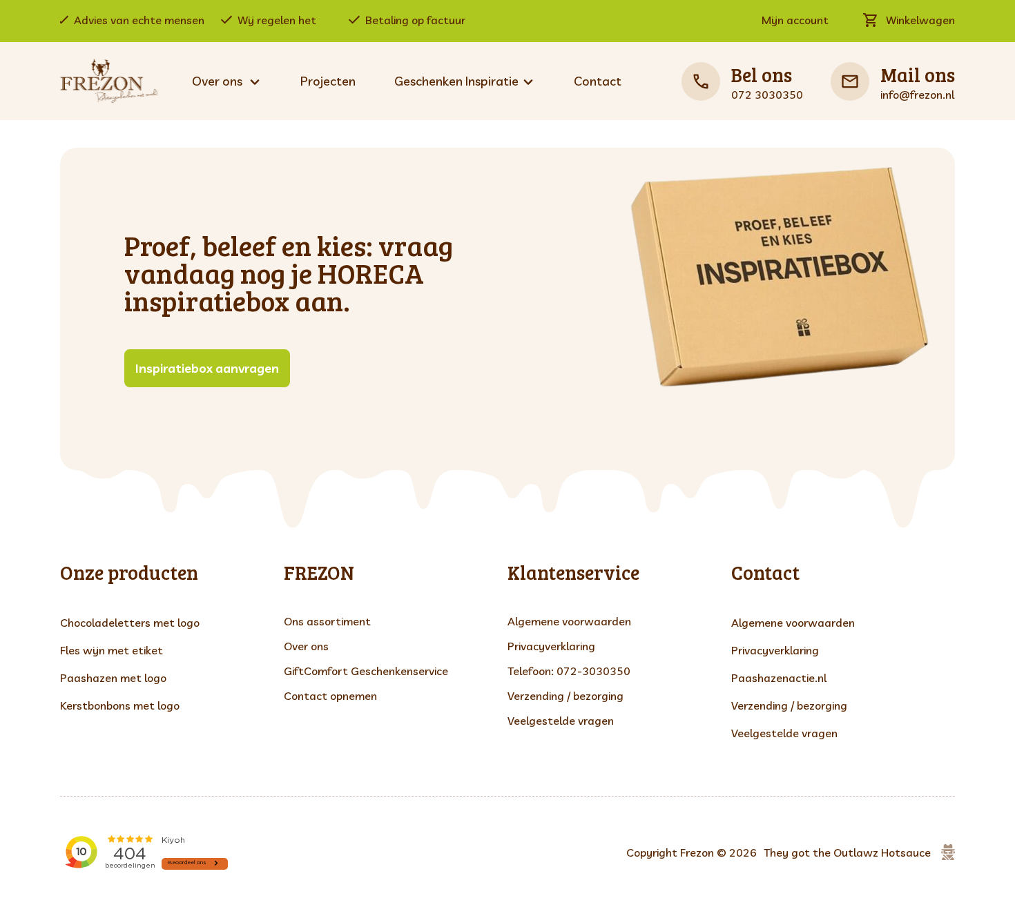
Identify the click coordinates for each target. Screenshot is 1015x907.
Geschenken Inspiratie (456, 81)
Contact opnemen (330, 696)
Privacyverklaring (551, 646)
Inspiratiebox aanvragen (207, 368)
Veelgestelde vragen (561, 721)
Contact (597, 81)
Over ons (306, 646)
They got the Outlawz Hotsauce (847, 852)
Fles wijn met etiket (111, 650)
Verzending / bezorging (566, 696)
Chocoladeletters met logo (130, 623)
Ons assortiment (327, 621)
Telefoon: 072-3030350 (569, 671)
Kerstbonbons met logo (120, 705)
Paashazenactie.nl (778, 678)
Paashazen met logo (113, 678)
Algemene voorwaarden (569, 621)
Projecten (328, 81)
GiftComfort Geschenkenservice (366, 671)
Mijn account (795, 20)
